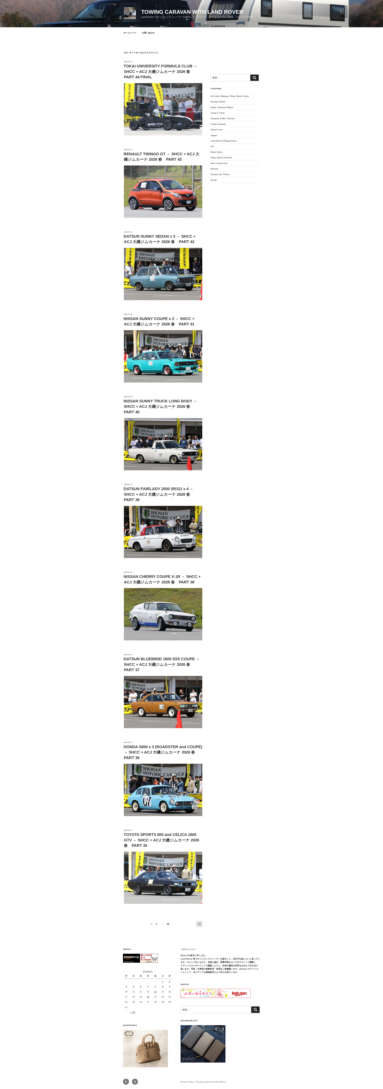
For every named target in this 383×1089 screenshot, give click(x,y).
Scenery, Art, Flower (220, 174)
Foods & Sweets (218, 124)
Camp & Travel (218, 113)
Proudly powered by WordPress (211, 1082)
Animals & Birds (218, 101)
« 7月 (132, 1012)
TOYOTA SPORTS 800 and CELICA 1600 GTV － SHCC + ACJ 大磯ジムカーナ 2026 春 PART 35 (161, 840)
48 (168, 925)
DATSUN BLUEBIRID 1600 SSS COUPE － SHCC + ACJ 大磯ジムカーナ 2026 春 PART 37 (162, 664)
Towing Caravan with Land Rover (192, 12)
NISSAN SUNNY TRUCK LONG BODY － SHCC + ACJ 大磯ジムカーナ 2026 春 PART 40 (160, 406)
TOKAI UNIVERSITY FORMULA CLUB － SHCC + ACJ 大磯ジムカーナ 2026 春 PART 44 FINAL (160, 71)
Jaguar (214, 135)
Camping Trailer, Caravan (223, 118)
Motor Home (216, 152)
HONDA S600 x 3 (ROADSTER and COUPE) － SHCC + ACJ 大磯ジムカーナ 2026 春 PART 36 (163, 752)
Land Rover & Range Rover (224, 141)
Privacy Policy (187, 1082)
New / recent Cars (219, 163)
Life (212, 146)
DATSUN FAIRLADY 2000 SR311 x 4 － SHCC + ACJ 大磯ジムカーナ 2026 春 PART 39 (159, 494)
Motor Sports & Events (221, 157)
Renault (214, 169)
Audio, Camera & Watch (222, 107)
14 (155, 991)
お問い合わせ (148, 33)
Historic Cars (217, 129)
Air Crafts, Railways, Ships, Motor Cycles (230, 96)
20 (148, 997)
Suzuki (214, 180)
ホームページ (130, 33)
